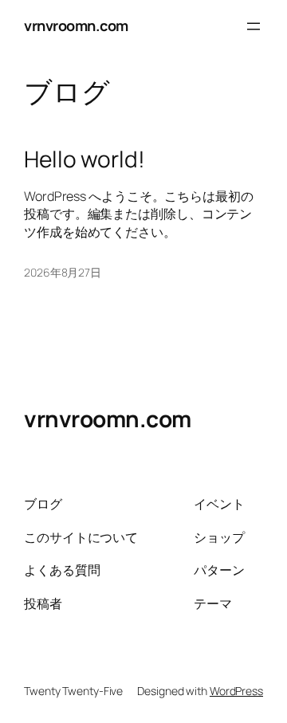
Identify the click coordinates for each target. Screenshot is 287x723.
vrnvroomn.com (76, 25)
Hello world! (84, 159)
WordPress (236, 690)
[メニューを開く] (253, 26)
